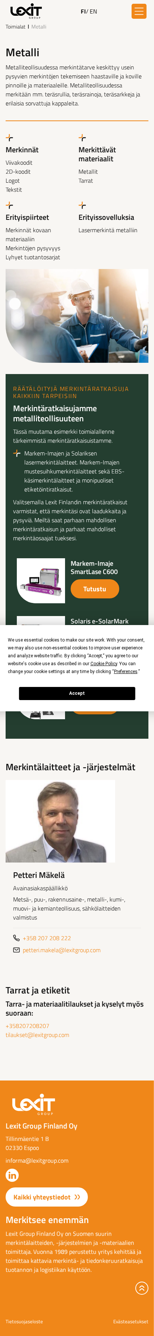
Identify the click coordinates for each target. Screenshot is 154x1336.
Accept (77, 693)
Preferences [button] (126, 671)
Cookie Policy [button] (103, 663)
